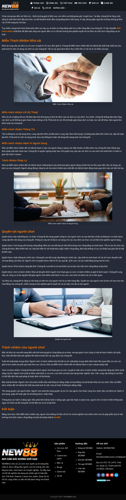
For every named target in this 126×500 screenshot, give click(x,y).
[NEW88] (14, 5)
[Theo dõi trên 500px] (116, 475)
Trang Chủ (38, 3)
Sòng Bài (53, 3)
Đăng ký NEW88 (85, 448)
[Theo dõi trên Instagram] (103, 475)
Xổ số (59, 476)
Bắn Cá (95, 3)
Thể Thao (67, 3)
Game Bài (108, 3)
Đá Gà (37, 8)
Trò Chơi (82, 3)
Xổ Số (48, 8)
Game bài (61, 472)
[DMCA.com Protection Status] (103, 480)
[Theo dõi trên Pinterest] (107, 475)
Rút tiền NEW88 (85, 460)
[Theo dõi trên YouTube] (112, 475)
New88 (57, 417)
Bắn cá (60, 463)
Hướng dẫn (58, 8)
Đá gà (59, 467)
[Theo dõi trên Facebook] (99, 475)
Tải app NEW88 (85, 464)
